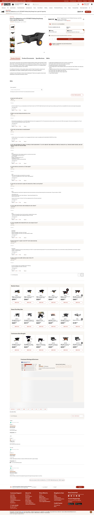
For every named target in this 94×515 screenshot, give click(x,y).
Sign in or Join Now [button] (56, 44)
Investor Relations (28, 496)
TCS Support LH (14, 160)
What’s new (80, 1)
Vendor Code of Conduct (30, 512)
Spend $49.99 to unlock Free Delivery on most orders (14, 1)
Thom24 (12, 223)
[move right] (82, 295)
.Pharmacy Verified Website (30, 504)
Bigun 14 (12, 99)
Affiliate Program (42, 497)
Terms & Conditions (57, 500)
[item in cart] (92, 4)
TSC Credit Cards (73, 1)
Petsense (85, 1)
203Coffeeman (13, 241)
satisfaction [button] (13, 409)
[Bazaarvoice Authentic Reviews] (26, 362)
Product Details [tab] (15, 58)
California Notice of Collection (39, 512)
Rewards (55, 496)
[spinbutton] (52, 39)
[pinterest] (71, 496)
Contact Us (12, 501)
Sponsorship (41, 496)
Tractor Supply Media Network (44, 501)
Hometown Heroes (57, 497)
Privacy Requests (47, 512)
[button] (31, 1)
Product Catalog (28, 501)
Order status (66, 1)
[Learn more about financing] (83, 19)
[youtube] (76, 496)
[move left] (12, 295)
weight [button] (24, 409)
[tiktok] (79, 496)
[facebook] (68, 496)
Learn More (29, 1)
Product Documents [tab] (28, 58)
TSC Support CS (14, 107)
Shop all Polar (8, 10)
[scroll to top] (91, 512)
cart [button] (28, 409)
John (12, 184)
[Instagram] (74, 496)
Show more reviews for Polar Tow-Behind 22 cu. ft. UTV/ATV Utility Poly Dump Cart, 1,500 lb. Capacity (47, 480)
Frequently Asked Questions (15, 500)
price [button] (36, 409)
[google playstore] (78, 504)
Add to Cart (17, 302)
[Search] (34, 4)
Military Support (28, 500)
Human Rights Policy (22, 512)
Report (25, 110)
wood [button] (32, 409)
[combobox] (78, 94)
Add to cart (88, 11)
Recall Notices (12, 502)
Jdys (12, 130)
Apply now (68, 20)
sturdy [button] (41, 409)
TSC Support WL (14, 138)
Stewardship (27, 497)
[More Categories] (91, 8)
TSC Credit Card (57, 505)
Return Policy (12, 496)
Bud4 (12, 114)
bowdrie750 (13, 206)
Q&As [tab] (48, 58)
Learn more (70, 35)
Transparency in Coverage (14, 512)
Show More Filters (13, 411)
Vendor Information (42, 500)
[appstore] (71, 504)
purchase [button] (18, 409)
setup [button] (45, 409)
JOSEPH (12, 146)
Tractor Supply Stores (29, 502)
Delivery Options (13, 497)
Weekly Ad (90, 1)
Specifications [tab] (40, 58)
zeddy (12, 167)
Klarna (55, 506)
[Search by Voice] (78, 4)
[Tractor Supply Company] (6, 4)
